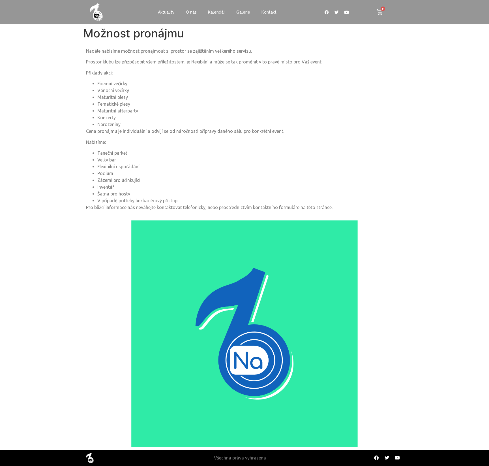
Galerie (243, 12)
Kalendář (216, 12)
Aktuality (166, 12)
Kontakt (268, 12)
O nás (191, 12)
